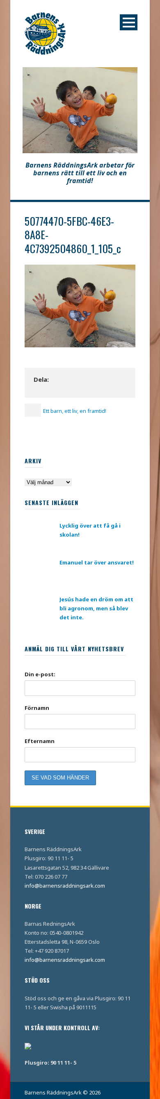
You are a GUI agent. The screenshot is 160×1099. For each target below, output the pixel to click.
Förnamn (37, 708)
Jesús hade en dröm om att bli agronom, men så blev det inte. (96, 608)
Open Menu (128, 22)
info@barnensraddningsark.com (65, 885)
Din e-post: (40, 674)
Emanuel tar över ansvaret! (96, 562)
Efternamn (40, 741)
